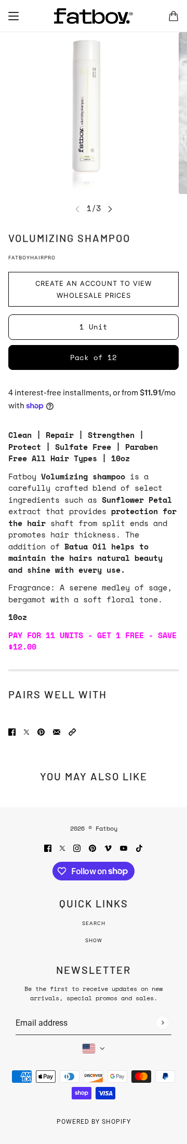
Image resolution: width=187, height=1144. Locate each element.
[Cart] (173, 16)
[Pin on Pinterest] (41, 731)
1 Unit (93, 326)
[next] (110, 209)
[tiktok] (139, 847)
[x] (62, 847)
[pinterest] (92, 847)
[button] (72, 731)
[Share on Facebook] (12, 731)
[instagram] (77, 847)
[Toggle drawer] (13, 16)
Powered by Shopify (94, 1121)
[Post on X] (26, 731)
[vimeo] (108, 847)
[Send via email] (56, 731)
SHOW (93, 940)
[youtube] (123, 847)
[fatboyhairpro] (93, 16)
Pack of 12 (93, 357)
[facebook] (48, 847)
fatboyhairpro (32, 257)
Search (93, 923)
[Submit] (162, 1022)
